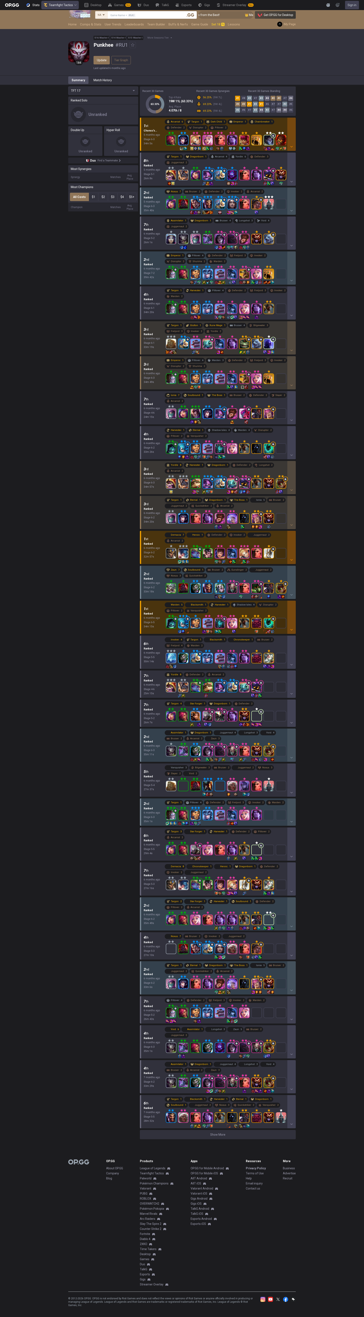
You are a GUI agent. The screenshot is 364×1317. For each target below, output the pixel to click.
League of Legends (152, 1168)
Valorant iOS (199, 1193)
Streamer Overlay (151, 1284)
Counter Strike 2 (150, 1229)
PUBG (143, 1193)
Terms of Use (255, 1173)
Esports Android (201, 1218)
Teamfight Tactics (61, 5)
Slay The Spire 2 (150, 1223)
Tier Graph (121, 60)
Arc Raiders (147, 1218)
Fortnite (145, 1234)
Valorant (145, 1188)
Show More (217, 1134)
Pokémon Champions (154, 1183)
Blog (109, 1178)
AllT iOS (196, 1183)
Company (112, 1173)
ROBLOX (145, 1198)
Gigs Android (199, 1198)
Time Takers (148, 1249)
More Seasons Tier (158, 37)
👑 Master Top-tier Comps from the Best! (245, 15)
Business (289, 1168)
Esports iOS (198, 1223)
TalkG (143, 1269)
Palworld (145, 1178)
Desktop (145, 1254)
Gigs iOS (196, 1203)
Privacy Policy (256, 1168)
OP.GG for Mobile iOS (204, 1173)
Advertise (289, 1173)
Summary (78, 80)
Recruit (287, 1178)
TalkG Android (200, 1208)
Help (249, 1178)
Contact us (253, 1188)
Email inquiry (254, 1183)
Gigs (143, 1279)
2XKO (143, 1244)
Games (144, 1259)
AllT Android (199, 1178)
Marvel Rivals (148, 1213)
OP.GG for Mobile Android (207, 1168)
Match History (103, 80)
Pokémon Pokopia (152, 1208)
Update (102, 60)
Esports (145, 1274)
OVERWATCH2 (149, 1203)
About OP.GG (114, 1168)
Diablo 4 (145, 1239)
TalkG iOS (197, 1213)
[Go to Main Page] (12, 5)
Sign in (352, 5)
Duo (142, 1264)
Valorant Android (202, 1188)
